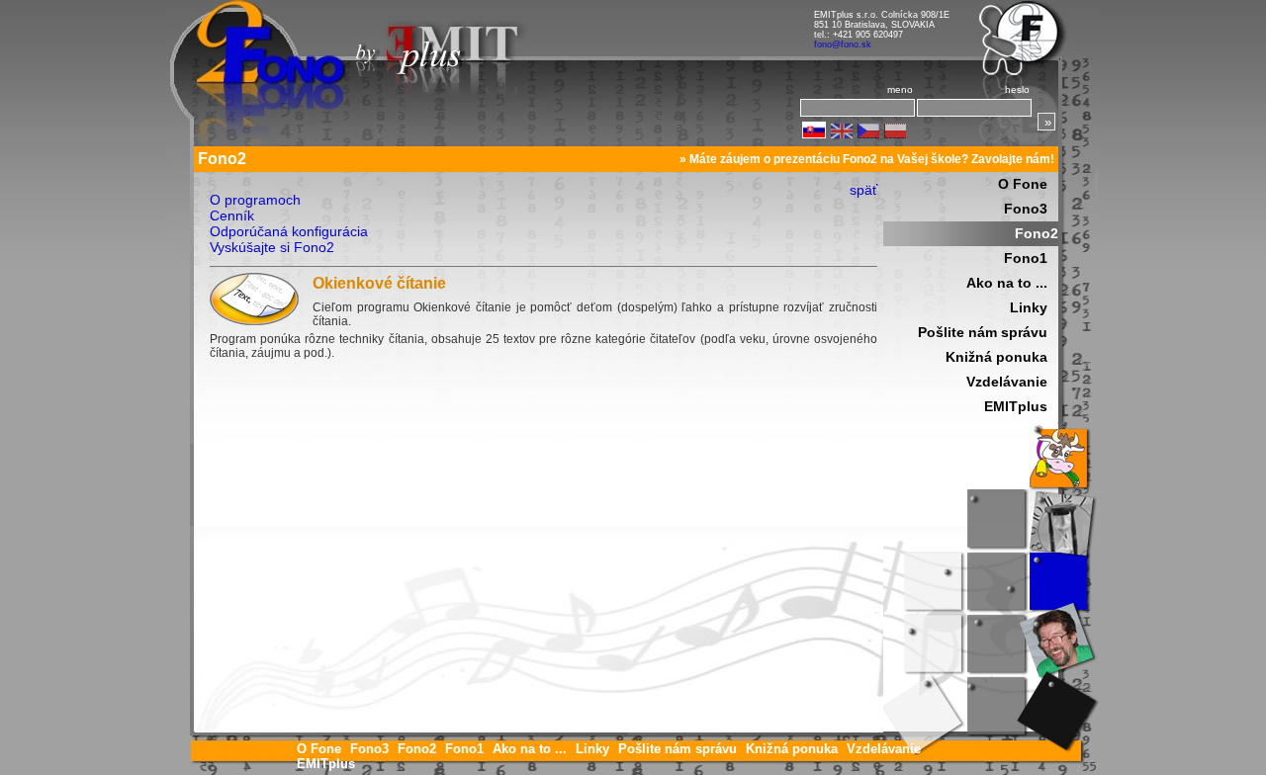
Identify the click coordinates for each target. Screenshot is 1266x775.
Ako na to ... (1006, 283)
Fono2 (1036, 233)
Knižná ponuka (996, 357)
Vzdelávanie (1006, 381)
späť (863, 190)
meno (900, 89)
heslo (1017, 89)
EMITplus (1015, 406)
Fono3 (1025, 208)
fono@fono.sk (842, 44)
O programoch (255, 200)
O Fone (1022, 184)
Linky (1028, 307)
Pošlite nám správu (982, 332)
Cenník (232, 215)
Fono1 (1025, 258)
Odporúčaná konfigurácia (289, 231)
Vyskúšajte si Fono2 (272, 247)
